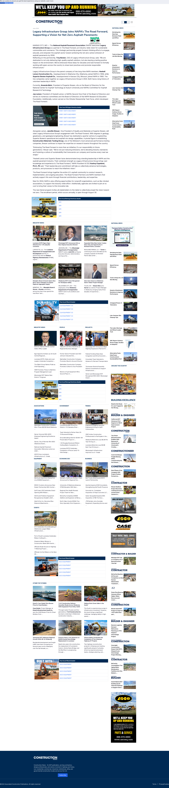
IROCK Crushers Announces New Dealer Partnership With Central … (45, 486)
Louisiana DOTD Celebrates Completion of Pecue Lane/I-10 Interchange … (69, 450)
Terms (154, 784)
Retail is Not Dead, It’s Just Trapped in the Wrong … (117, 405)
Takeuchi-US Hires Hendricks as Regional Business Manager (70, 347)
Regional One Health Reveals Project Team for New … (69, 491)
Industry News (38, 223)
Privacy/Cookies (164, 784)
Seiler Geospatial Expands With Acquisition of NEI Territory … (95, 497)
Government (64, 406)
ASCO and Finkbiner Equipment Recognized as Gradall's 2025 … (44, 497)
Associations (39, 406)
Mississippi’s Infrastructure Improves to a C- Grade (94, 451)
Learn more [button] (49, 1)
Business (88, 458)
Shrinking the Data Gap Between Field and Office (116, 254)
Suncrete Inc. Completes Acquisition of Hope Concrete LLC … (97, 491)
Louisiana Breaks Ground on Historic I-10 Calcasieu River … (69, 426)
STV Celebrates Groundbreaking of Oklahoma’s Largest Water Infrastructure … (45, 529)
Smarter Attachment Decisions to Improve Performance (116, 69)
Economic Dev (65, 458)
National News (117, 28)
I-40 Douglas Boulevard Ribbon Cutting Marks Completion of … (69, 444)
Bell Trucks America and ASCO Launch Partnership (95, 479)
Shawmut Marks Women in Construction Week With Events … (44, 542)
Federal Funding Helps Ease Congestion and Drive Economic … (96, 355)
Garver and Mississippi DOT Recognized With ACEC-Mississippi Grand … (97, 376)
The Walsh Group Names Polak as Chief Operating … (44, 365)
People (62, 327)
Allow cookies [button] (9, 3)
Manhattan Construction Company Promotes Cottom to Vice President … (71, 366)
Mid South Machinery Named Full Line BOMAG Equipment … (44, 479)
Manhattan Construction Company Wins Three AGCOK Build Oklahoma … (45, 427)
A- (122, 22)
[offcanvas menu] (131, 22)
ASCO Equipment (65, 562)
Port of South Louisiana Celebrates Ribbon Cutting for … (45, 537)
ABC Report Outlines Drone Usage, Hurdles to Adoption (116, 342)
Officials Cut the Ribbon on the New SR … (45, 553)
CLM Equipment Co (66, 305)
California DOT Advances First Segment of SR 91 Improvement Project (116, 422)
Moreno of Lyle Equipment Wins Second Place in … (70, 373)
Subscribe (62, 775)
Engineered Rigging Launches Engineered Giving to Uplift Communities (95, 427)
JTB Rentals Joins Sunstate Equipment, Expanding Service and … (96, 503)
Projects (88, 327)
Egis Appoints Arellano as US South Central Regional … (45, 355)
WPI (60, 202)
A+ (128, 22)
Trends (88, 406)
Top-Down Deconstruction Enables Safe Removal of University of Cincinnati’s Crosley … (116, 441)
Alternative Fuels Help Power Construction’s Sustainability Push (117, 124)
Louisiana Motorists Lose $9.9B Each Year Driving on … (95, 446)
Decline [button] (2, 3)
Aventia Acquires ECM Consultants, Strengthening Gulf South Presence (97, 486)
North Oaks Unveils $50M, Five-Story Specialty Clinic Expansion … (70, 502)
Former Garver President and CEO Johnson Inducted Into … (70, 355)
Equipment (38, 458)
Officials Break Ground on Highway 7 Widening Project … (45, 548)
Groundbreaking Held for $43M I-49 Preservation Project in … (71, 439)
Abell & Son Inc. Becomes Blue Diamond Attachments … (43, 502)
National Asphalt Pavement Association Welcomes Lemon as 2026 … (44, 449)
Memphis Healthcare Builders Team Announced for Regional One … (71, 479)
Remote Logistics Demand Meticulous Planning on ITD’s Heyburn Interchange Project (116, 630)
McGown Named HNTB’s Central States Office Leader (44, 347)
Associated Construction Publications (16, 784)
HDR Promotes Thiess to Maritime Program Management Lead (45, 371)
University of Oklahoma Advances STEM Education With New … (70, 486)
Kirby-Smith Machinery (67, 111)
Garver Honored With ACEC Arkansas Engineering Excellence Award (44, 436)
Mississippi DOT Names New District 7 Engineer (43, 376)
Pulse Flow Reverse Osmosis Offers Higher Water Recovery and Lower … (117, 596)
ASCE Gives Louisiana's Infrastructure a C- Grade (42, 455)
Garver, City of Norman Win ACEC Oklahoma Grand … (44, 442)
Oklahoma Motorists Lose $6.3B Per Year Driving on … (97, 441)
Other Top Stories (39, 583)
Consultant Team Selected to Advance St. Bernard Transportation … (97, 361)
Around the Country (119, 366)
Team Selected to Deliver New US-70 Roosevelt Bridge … (71, 433)
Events (36, 507)
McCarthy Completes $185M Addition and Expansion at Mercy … (71, 497)
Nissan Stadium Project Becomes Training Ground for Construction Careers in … (117, 490)
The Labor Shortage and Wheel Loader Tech (116, 330)
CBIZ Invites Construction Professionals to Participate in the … (97, 435)
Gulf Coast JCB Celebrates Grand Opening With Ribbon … (44, 491)
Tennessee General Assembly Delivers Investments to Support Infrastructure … (96, 368)
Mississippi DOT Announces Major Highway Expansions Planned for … (96, 348)
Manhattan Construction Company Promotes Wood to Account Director (71, 360)
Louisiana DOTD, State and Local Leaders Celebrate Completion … (44, 360)
